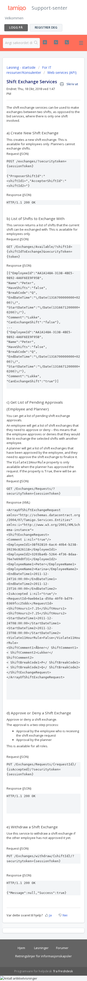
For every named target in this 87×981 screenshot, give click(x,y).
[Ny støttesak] (44, 42)
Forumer (62, 948)
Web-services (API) (62, 72)
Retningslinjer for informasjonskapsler (43, 956)
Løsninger (41, 948)
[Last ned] (34, 502)
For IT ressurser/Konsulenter (29, 70)
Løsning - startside (21, 67)
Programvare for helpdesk (33, 971)
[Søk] (36, 43)
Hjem (21, 948)
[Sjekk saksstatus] (55, 42)
